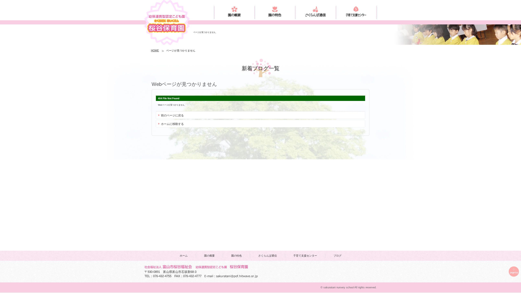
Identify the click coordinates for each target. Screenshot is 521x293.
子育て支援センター (305, 255)
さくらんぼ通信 (267, 255)
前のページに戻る (172, 115)
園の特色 (236, 255)
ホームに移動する (172, 124)
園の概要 (209, 255)
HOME (155, 50)
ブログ (337, 255)
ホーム (184, 255)
